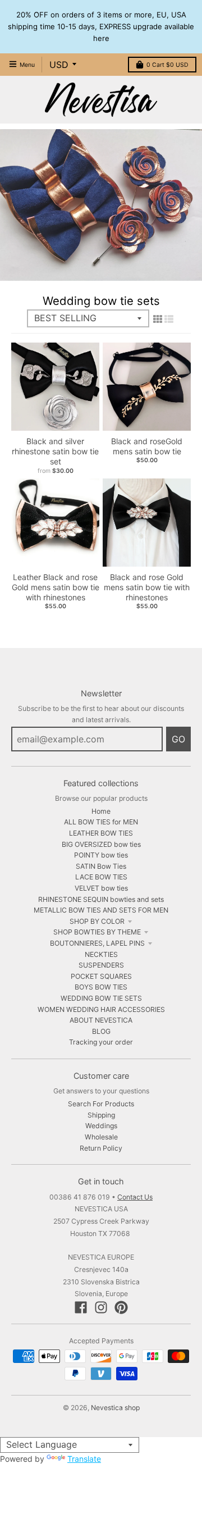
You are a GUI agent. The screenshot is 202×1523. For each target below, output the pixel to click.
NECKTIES (101, 954)
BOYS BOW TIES (101, 987)
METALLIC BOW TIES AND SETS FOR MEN (101, 910)
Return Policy (101, 1148)
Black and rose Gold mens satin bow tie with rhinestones (147, 587)
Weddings (101, 1125)
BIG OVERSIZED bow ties (101, 844)
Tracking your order (101, 1042)
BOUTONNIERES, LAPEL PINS (97, 943)
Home (101, 811)
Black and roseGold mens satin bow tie (146, 446)
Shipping (101, 1115)
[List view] (168, 319)
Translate (84, 1458)
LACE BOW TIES (101, 877)
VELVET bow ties (101, 888)
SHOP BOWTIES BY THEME (97, 932)
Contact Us (135, 1197)
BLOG (101, 1031)
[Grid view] (157, 319)
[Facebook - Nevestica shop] (81, 1307)
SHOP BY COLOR (97, 921)
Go (178, 739)
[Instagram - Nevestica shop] (101, 1307)
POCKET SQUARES (101, 976)
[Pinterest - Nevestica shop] (121, 1307)
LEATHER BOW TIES (101, 833)
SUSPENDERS (101, 965)
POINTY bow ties (101, 855)
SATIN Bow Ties (101, 866)
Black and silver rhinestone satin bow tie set (55, 451)
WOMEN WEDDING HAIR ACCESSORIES (101, 1009)
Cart (167, 65)
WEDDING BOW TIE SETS (101, 998)
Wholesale (101, 1137)
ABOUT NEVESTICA (101, 1020)
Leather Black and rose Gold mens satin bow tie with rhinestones (55, 587)
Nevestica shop (115, 1407)
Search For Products (101, 1104)
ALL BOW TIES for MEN (101, 822)
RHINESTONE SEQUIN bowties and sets (101, 899)
